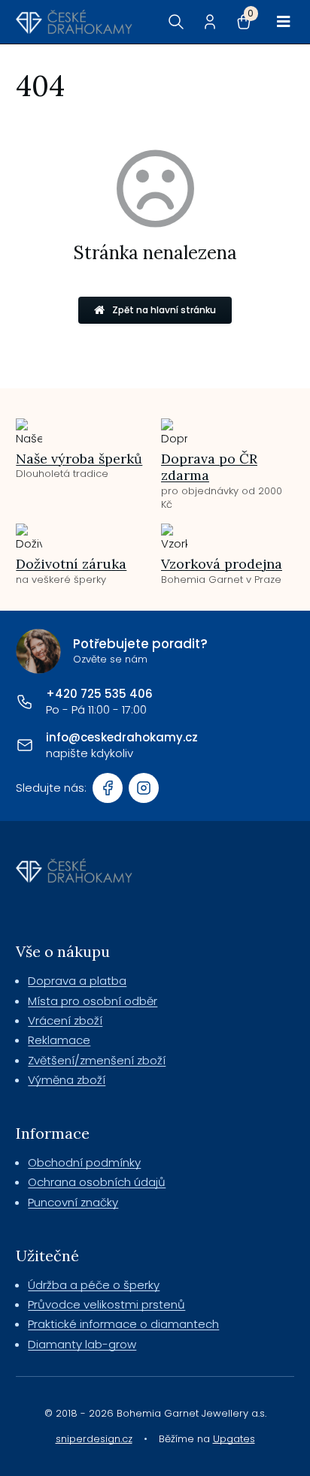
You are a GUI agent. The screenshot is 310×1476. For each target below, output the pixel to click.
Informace (53, 1133)
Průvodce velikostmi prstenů (106, 1304)
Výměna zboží (66, 1080)
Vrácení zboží (65, 1020)
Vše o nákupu (63, 951)
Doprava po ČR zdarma (209, 467)
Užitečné (47, 1255)
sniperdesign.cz (94, 1439)
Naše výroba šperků (79, 458)
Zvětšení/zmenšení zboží (97, 1060)
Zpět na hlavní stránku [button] (164, 309)
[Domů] (74, 22)
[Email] (25, 745)
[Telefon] (25, 702)
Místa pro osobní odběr (92, 1001)
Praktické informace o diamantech (123, 1324)
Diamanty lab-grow (82, 1344)
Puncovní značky (73, 1202)
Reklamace (59, 1040)
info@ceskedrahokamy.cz (122, 737)
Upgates (234, 1439)
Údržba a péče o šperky (94, 1285)
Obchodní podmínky (84, 1162)
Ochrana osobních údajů (97, 1182)
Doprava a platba (77, 981)
